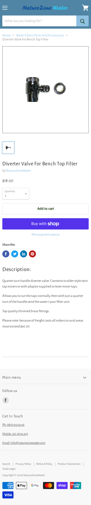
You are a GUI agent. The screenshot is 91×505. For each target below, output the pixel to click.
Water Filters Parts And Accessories (40, 35)
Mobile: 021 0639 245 (15, 434)
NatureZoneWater (18, 170)
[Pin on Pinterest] (32, 253)
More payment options (46, 234)
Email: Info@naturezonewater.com (23, 443)
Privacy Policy (23, 464)
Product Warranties (69, 464)
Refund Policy (44, 464)
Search (6, 464)
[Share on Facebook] (5, 253)
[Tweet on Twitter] (14, 253)
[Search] (82, 21)
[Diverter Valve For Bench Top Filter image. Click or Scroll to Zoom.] (45, 92)
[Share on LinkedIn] (23, 253)
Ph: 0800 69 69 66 (13, 425)
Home (6, 35)
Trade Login (9, 468)
